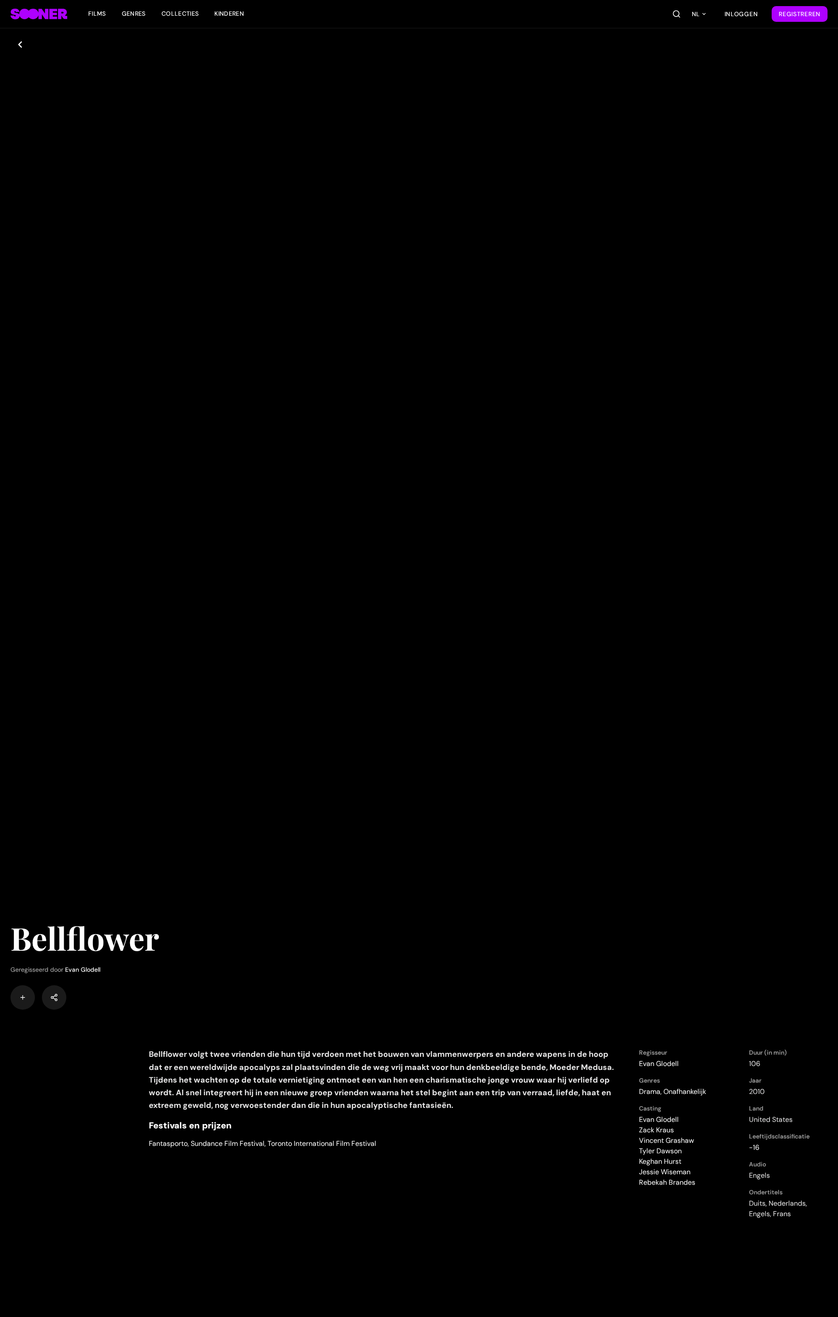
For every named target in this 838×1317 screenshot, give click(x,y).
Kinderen (229, 13)
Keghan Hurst (660, 1161)
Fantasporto (168, 1143)
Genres (134, 13)
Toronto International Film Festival (322, 1143)
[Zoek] (676, 14)
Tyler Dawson (660, 1150)
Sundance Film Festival (227, 1143)
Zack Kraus (656, 1130)
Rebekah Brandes (667, 1182)
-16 (754, 1147)
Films (97, 13)
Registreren (800, 14)
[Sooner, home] (38, 14)
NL (696, 14)
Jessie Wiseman (664, 1171)
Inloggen (741, 14)
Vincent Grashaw (666, 1140)
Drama (649, 1091)
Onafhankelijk (684, 1091)
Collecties (180, 13)
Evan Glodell (82, 969)
